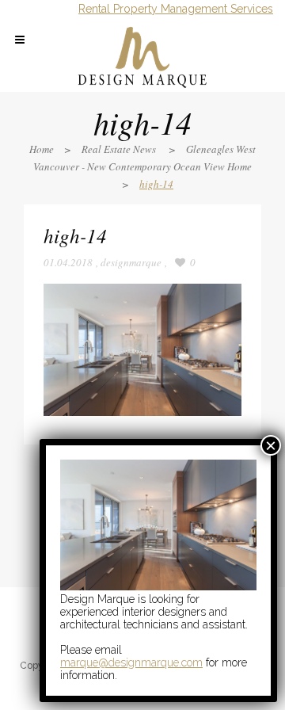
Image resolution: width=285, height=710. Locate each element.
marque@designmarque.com (131, 662)
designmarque (131, 262)
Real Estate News (119, 149)
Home (41, 149)
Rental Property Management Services (175, 8)
